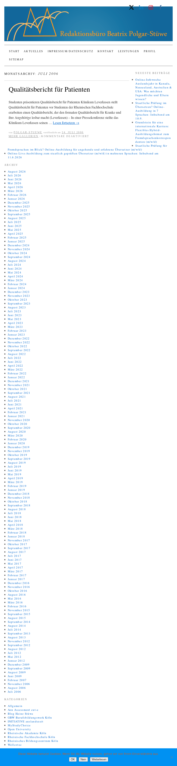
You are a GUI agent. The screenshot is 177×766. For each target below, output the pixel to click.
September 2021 (19, 393)
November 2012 (19, 641)
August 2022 (17, 354)
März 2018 (15, 529)
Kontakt (106, 51)
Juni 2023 (15, 315)
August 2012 (17, 649)
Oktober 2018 (17, 501)
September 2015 (19, 614)
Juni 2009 (15, 676)
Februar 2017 (17, 575)
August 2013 (17, 637)
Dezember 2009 (19, 664)
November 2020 (19, 420)
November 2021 (19, 385)
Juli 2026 (14, 175)
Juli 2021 (14, 400)
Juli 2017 (14, 556)
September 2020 (19, 428)
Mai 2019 (14, 474)
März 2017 (15, 571)
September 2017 (19, 548)
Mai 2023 (14, 319)
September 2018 (19, 505)
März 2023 (15, 327)
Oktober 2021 (17, 389)
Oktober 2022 (17, 346)
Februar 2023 (17, 331)
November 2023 (19, 296)
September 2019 (19, 459)
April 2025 (15, 233)
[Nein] (171, 757)
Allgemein (15, 706)
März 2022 (15, 369)
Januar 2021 (16, 416)
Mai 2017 (14, 563)
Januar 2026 (16, 199)
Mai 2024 (14, 272)
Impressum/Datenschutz (70, 51)
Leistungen (128, 51)
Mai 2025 (14, 230)
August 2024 (17, 261)
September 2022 (19, 350)
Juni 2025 (15, 226)
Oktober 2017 (17, 544)
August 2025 (17, 218)
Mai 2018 (14, 521)
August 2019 (17, 463)
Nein (83, 759)
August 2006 (17, 688)
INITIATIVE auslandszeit (26, 721)
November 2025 (19, 206)
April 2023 (15, 323)
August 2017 (17, 552)
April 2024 (15, 276)
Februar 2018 (17, 532)
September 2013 (19, 633)
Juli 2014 (14, 629)
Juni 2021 (15, 404)
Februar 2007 (17, 680)
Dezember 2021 (19, 381)
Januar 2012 (16, 660)
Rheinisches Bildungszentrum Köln (33, 741)
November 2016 (19, 587)
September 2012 (19, 645)
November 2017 (19, 540)
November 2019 (19, 451)
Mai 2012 (14, 657)
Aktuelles (33, 51)
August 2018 (17, 509)
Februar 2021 (17, 412)
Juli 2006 (14, 692)
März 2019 (15, 482)
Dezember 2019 (19, 447)
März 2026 (15, 191)
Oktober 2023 (17, 299)
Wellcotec (15, 745)
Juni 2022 (15, 362)
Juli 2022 (14, 358)
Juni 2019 (15, 470)
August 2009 (17, 672)
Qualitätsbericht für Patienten (49, 89)
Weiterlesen (99, 759)
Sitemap (16, 59)
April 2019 (15, 478)
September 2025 (19, 214)
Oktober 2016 (17, 591)
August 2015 (17, 618)
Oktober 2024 (17, 253)
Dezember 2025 (19, 202)
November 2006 (19, 684)
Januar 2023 (16, 334)
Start (14, 51)
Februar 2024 (17, 284)
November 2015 (19, 610)
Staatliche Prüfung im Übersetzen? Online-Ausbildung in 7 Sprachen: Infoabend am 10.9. (152, 110)
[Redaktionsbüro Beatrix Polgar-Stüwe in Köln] (88, 25)
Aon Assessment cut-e (23, 710)
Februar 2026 (17, 195)
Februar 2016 (17, 606)
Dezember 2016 (19, 583)
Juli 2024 (14, 265)
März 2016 (15, 602)
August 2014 (17, 626)
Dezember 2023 (19, 292)
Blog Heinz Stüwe (20, 714)
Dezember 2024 (19, 245)
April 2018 (15, 525)
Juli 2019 (14, 466)
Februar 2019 (17, 486)
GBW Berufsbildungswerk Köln (30, 717)
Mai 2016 (14, 598)
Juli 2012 (14, 653)
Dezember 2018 (19, 494)
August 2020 (17, 431)
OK (73, 759)
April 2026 (15, 187)
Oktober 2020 (17, 424)
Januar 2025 (16, 241)
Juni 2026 (15, 179)
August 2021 (17, 397)
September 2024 (19, 257)
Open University (19, 729)
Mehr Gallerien (24, 136)
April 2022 (15, 365)
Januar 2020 (16, 443)
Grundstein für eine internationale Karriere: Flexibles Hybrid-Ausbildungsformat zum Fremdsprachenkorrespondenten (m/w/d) (153, 132)
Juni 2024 (15, 268)
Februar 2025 (17, 237)
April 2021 (15, 408)
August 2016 (17, 594)
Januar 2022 (16, 377)
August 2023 (17, 307)
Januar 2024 (16, 288)
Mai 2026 (14, 183)
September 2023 (19, 303)
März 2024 (15, 280)
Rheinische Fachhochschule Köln (31, 737)
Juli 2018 (14, 513)
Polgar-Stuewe (28, 132)
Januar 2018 (16, 536)
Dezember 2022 (19, 338)
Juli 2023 (14, 311)
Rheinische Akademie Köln (27, 733)
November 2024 (19, 249)
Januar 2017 (16, 579)
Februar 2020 (17, 439)
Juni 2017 (15, 560)
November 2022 (19, 342)
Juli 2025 (14, 222)
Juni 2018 (15, 517)
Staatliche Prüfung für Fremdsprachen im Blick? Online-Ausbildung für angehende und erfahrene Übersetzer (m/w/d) (87, 147)
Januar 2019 (16, 490)
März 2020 (15, 435)
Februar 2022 (17, 373)
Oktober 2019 (17, 455)
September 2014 (19, 622)
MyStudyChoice (19, 725)
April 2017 (15, 567)
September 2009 (19, 668)
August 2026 (17, 171)
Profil (150, 51)
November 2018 (19, 497)
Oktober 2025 (17, 210)
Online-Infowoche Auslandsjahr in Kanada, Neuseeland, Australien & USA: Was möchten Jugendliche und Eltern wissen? (153, 89)
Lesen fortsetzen (66, 122)
